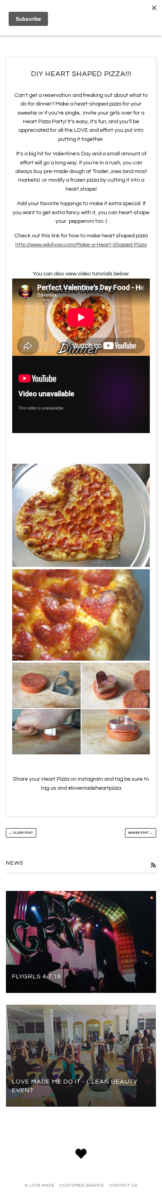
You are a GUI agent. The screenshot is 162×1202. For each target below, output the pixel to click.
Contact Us (123, 1185)
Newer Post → (140, 832)
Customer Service (82, 1185)
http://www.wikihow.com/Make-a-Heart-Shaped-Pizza (81, 245)
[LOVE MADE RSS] (153, 865)
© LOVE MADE (40, 1185)
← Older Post (21, 832)
